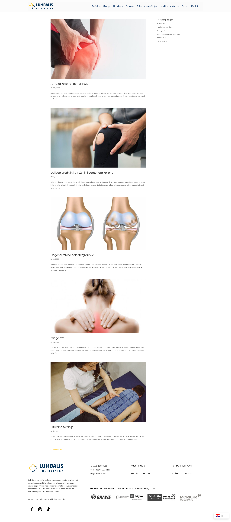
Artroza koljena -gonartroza (69, 83)
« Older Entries (56, 449)
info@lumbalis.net (98, 474)
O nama (130, 6)
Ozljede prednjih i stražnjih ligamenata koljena (82, 172)
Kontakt (195, 6)
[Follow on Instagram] (40, 509)
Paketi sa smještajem (147, 6)
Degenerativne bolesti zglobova (72, 255)
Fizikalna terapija (62, 427)
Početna (96, 6)
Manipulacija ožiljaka (164, 27)
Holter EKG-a (162, 41)
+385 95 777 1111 (102, 470)
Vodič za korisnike (170, 6)
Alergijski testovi (163, 31)
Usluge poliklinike (112, 6)
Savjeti (185, 6)
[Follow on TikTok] (48, 509)
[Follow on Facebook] (31, 509)
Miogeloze (57, 338)
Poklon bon (161, 23)
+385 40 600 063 (100, 466)
